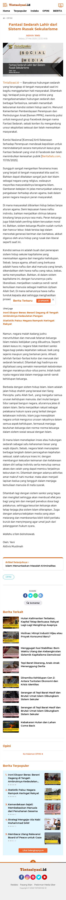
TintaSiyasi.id (11, 82)
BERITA (57, 10)
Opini (7, 746)
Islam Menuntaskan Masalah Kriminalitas (30, 565)
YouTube (46, 881)
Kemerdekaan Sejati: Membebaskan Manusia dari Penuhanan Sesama (23, 808)
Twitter (40, 881)
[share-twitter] (30, 595)
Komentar (34, 603)
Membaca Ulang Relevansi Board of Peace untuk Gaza (24, 836)
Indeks (35, 10)
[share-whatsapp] (35, 595)
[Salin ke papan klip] (40, 595)
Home (6, 10)
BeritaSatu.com (51, 156)
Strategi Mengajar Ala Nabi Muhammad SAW (24, 821)
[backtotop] (33, 863)
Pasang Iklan (26, 885)
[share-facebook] (25, 595)
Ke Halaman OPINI (32, 754)
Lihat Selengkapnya (32, 850)
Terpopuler (20, 10)
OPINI (45, 10)
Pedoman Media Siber (44, 885)
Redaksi (14, 885)
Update (44, 301)
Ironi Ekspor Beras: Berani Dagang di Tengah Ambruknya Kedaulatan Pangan (24, 778)
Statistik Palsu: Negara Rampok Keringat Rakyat (23, 791)
